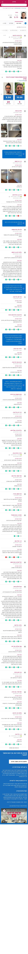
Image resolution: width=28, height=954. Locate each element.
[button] (1, 96)
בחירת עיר (22, 83)
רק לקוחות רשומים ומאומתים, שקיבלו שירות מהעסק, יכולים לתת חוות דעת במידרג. (13, 156)
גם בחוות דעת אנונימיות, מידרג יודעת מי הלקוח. (13, 225)
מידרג (14, 2)
